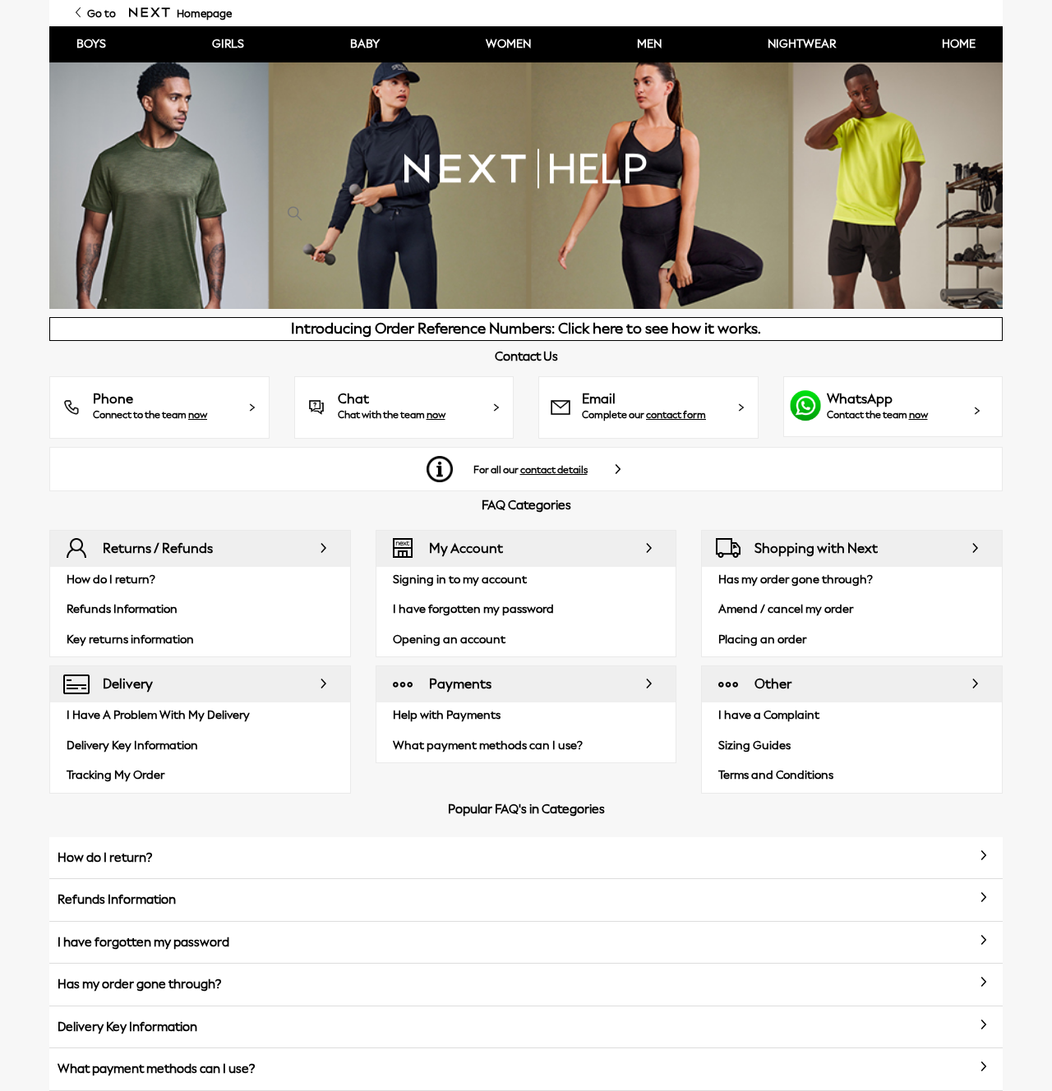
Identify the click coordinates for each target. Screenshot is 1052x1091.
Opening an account (449, 640)
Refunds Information (122, 609)
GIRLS (228, 44)
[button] (159, 407)
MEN (649, 44)
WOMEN (508, 44)
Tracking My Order (115, 775)
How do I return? (111, 580)
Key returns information (130, 640)
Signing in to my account (460, 580)
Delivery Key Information (132, 746)
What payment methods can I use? (488, 746)
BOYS (91, 44)
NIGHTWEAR (802, 44)
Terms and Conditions (775, 775)
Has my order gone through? (795, 580)
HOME (959, 44)
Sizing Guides (754, 746)
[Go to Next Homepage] (149, 13)
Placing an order (762, 640)
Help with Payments (447, 715)
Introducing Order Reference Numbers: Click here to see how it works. (526, 329)
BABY (365, 44)
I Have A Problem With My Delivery (158, 715)
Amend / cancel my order (785, 609)
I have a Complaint (768, 715)
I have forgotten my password (473, 609)
